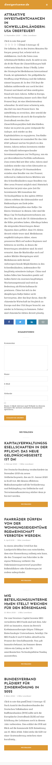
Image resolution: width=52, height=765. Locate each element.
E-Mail (7, 384)
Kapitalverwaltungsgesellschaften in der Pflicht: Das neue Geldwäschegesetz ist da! (26, 451)
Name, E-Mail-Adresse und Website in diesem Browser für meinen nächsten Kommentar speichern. (24, 407)
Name (6, 374)
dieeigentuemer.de (16, 4)
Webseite (8, 393)
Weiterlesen (26, 504)
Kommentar (9, 343)
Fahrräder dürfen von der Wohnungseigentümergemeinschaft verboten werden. (25, 528)
